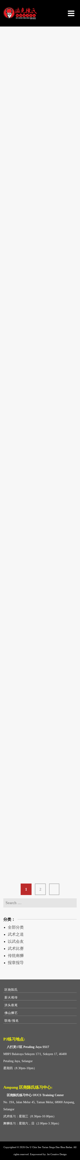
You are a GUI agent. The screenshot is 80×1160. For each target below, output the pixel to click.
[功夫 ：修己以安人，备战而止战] (40, 820)
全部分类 (16, 927)
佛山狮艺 (11, 1013)
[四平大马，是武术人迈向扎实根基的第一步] (40, 273)
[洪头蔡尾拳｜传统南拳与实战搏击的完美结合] (40, 747)
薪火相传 (11, 997)
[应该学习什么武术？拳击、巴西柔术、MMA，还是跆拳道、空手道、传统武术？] (40, 385)
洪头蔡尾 (11, 1005)
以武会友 (16, 941)
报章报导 (16, 962)
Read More (23, 110)
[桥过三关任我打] (40, 616)
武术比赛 (16, 948)
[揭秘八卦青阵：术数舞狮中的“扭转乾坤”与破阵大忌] (40, 162)
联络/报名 (11, 1020)
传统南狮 (16, 955)
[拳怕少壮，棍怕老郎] (40, 680)
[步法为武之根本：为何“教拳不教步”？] (40, 552)
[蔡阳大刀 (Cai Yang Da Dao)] (40, 57)
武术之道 (16, 934)
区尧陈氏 (11, 989)
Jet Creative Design (57, 1154)
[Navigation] (71, 13)
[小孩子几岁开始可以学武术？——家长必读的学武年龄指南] (40, 482)
